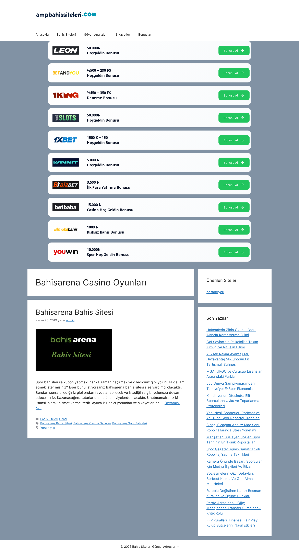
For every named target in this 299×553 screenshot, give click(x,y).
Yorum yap (47, 427)
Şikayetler (123, 34)
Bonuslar (144, 34)
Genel (63, 419)
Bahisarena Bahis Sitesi (74, 312)
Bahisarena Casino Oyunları (92, 423)
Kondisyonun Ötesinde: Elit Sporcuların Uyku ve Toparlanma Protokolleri (232, 401)
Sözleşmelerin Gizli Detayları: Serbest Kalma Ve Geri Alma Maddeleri (230, 478)
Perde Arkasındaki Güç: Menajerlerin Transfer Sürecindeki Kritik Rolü (233, 508)
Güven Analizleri (96, 34)
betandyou (215, 292)
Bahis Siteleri (66, 34)
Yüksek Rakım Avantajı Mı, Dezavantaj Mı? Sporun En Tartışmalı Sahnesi (227, 359)
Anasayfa (42, 34)
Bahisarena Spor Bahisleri (129, 423)
